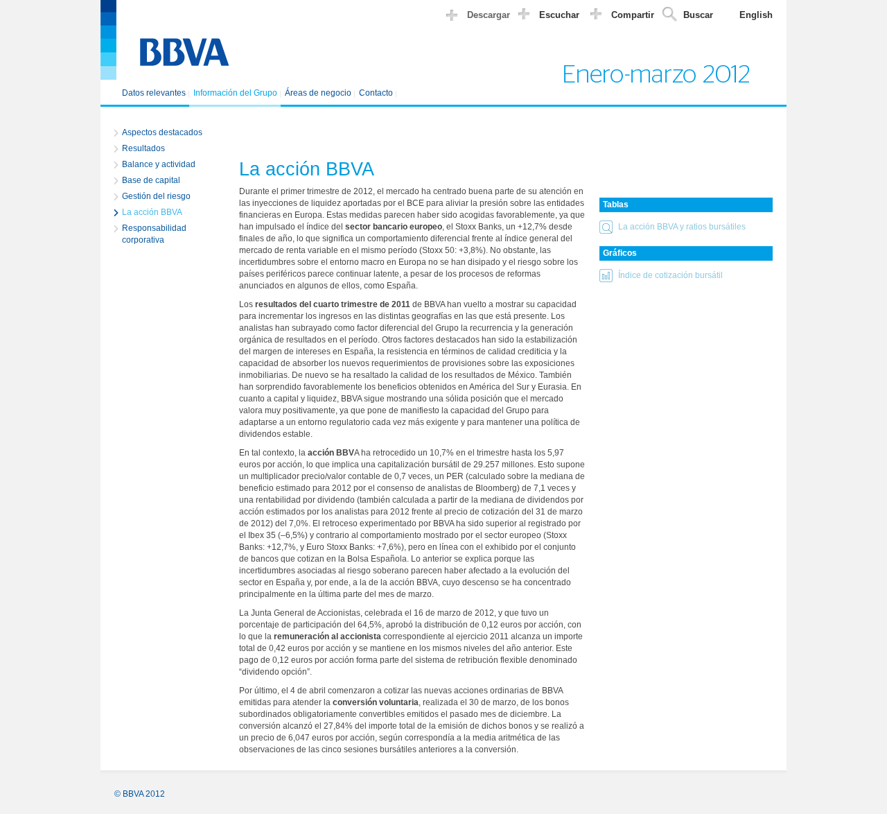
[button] (686, 229)
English (756, 15)
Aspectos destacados (162, 132)
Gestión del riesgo (156, 196)
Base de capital (151, 180)
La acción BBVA (152, 212)
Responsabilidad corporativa (154, 234)
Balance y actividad (158, 164)
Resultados (143, 148)
